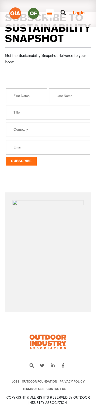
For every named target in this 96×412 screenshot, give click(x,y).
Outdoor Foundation (39, 381)
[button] (50, 13)
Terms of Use (33, 389)
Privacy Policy (72, 381)
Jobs (15, 381)
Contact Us (56, 389)
